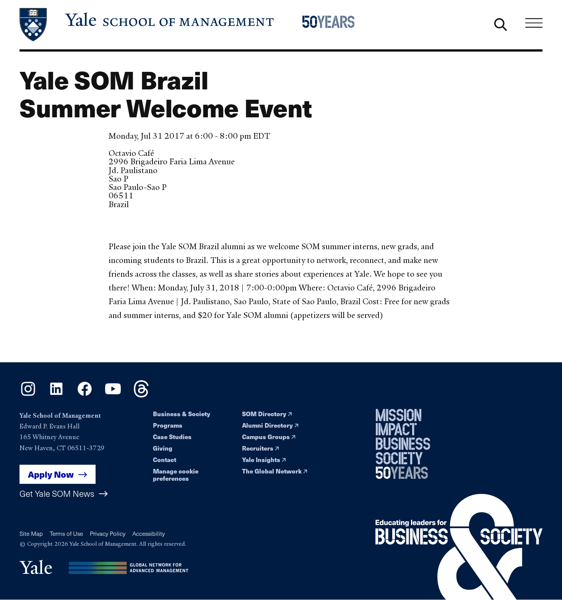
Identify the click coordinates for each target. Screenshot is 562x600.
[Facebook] (84, 394)
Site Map (31, 533)
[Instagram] (28, 394)
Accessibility (148, 533)
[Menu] (534, 23)
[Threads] (141, 394)
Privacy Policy (107, 533)
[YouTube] (113, 394)
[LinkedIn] (56, 394)
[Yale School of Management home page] (147, 24)
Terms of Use (66, 533)
